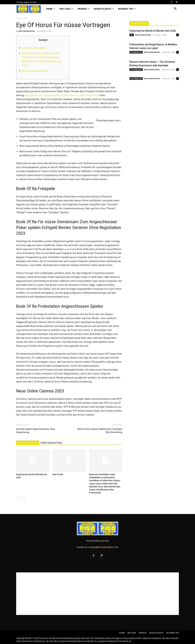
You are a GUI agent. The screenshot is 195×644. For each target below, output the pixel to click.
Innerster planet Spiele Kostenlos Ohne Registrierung (35, 431)
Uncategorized (136, 52)
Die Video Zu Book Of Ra (35, 70)
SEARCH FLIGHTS (102, 8)
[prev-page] (18, 499)
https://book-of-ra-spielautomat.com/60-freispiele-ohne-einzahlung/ (62, 95)
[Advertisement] (97, 593)
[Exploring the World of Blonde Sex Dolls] (32, 460)
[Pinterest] (176, 2)
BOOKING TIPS (125, 8)
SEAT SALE (65, 8)
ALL (131, 35)
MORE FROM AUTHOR (51, 443)
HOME (49, 8)
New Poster (58, 474)
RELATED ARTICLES (27, 443)
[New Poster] (69, 460)
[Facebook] (171, 2)
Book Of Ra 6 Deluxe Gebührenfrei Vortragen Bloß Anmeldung (100, 431)
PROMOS (82, 8)
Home (18, 18)
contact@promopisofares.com (103, 547)
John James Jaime (27, 31)
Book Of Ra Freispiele (33, 47)
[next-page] (23, 499)
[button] (175, 9)
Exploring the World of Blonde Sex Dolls (152, 30)
